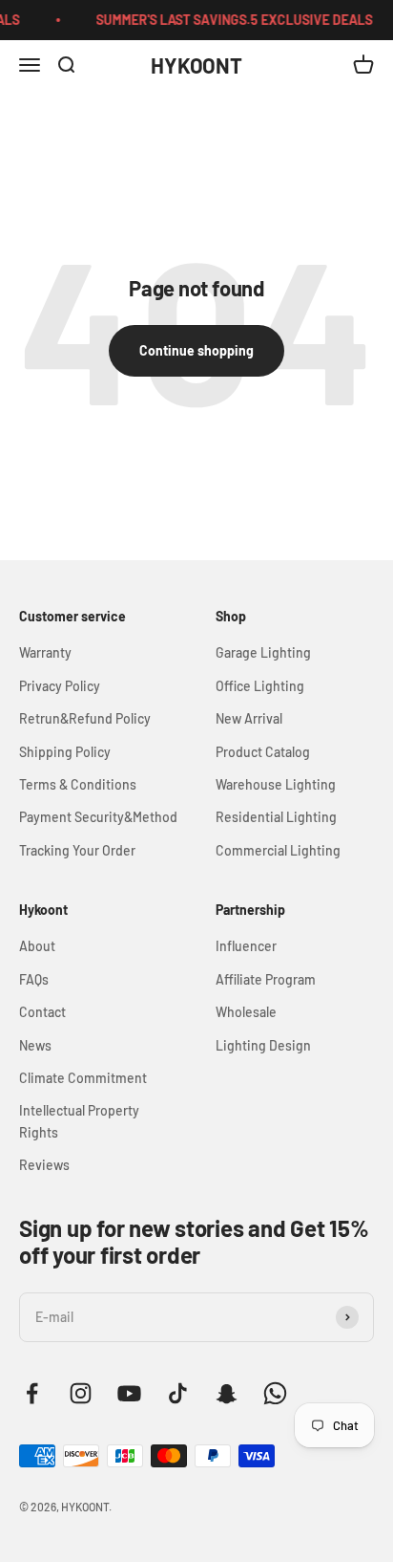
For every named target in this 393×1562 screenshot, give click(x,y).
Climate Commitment (83, 1078)
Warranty (45, 652)
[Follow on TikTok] (178, 1393)
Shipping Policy (65, 752)
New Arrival (249, 718)
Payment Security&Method (98, 817)
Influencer (246, 946)
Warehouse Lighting (276, 784)
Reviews (44, 1165)
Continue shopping (196, 350)
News (35, 1045)
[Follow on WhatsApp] (275, 1393)
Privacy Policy (59, 686)
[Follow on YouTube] (129, 1393)
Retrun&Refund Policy (85, 718)
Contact (42, 1012)
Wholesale (246, 1012)
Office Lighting (260, 686)
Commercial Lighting (278, 850)
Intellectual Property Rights (79, 1120)
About (37, 946)
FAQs (34, 979)
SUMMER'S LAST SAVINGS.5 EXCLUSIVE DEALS (231, 19)
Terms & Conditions (77, 784)
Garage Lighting (263, 652)
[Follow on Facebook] (32, 1393)
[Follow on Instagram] (80, 1393)
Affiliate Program (266, 979)
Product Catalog (263, 752)
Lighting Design (263, 1045)
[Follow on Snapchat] (226, 1393)
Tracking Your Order (77, 850)
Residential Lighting (276, 817)
